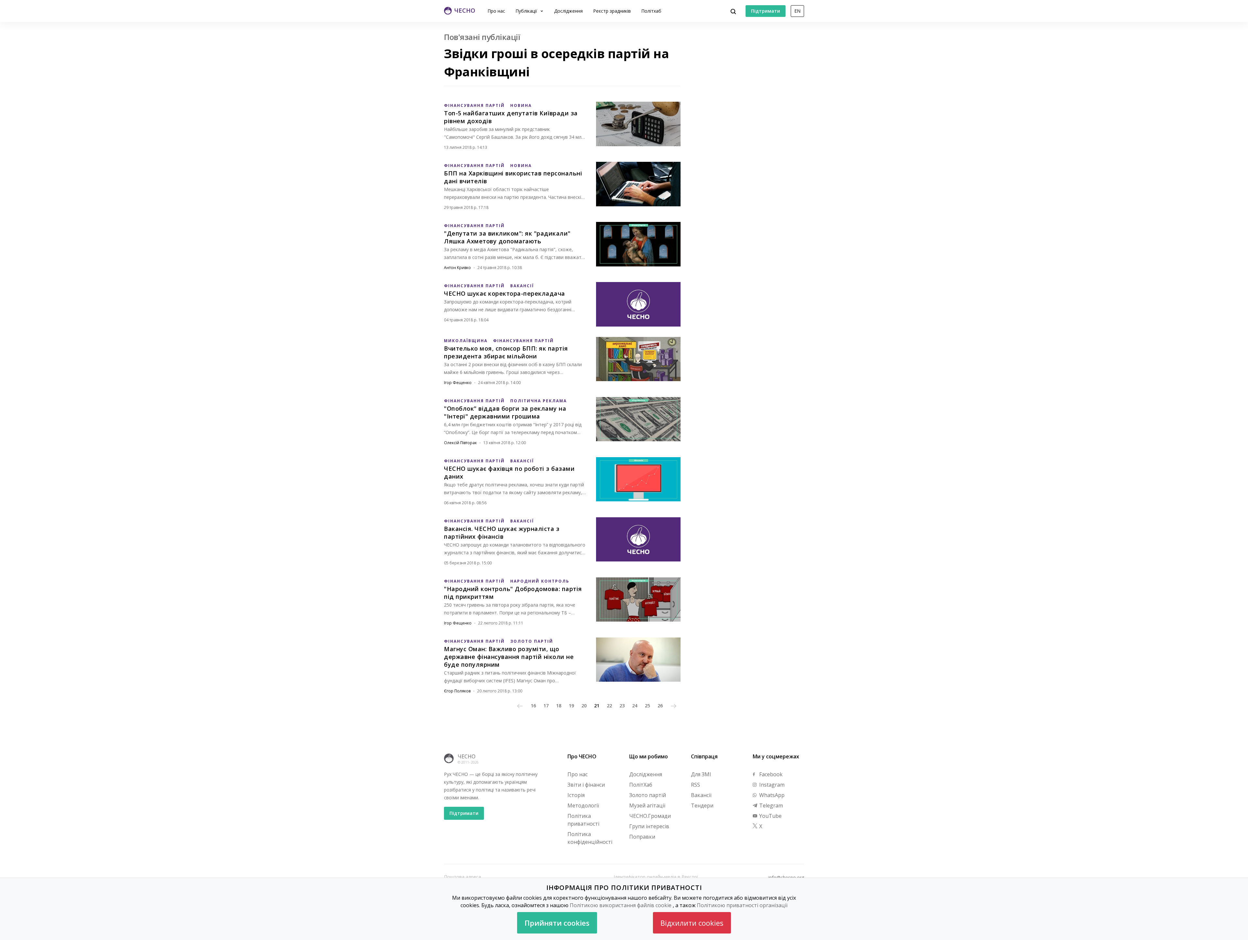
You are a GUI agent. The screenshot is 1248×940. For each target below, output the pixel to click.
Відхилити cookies (691, 923)
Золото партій (647, 795)
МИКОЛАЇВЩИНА (466, 340)
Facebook (770, 774)
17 (546, 705)
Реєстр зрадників (612, 11)
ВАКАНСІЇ (522, 286)
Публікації (527, 11)
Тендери (702, 805)
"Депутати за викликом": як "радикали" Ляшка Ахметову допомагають (507, 237)
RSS (695, 784)
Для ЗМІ (701, 774)
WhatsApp (771, 795)
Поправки (642, 836)
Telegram (770, 805)
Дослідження (568, 11)
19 (571, 705)
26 (660, 705)
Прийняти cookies (557, 923)
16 (533, 705)
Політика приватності (583, 819)
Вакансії (701, 795)
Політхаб (651, 11)
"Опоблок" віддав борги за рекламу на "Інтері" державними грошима (505, 412)
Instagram (771, 784)
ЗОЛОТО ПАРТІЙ (531, 641)
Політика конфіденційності (589, 838)
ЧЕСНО (466, 756)
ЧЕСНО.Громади (650, 815)
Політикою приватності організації (742, 905)
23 (622, 705)
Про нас (496, 11)
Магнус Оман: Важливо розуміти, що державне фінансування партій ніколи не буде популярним (509, 656)
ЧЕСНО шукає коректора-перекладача (504, 293)
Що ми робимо (648, 756)
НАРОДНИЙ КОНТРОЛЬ (539, 581)
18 (558, 705)
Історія (576, 795)
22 (609, 705)
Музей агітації (647, 805)
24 (634, 705)
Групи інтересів (649, 826)
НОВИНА (521, 105)
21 (596, 705)
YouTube (770, 815)
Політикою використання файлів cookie (620, 905)
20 (584, 705)
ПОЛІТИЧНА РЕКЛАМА (538, 401)
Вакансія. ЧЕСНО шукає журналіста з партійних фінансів (501, 532)
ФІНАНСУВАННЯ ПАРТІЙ (474, 105)
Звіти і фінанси (586, 784)
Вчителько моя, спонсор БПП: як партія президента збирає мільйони (506, 352)
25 (647, 705)
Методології (583, 805)
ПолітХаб (640, 784)
